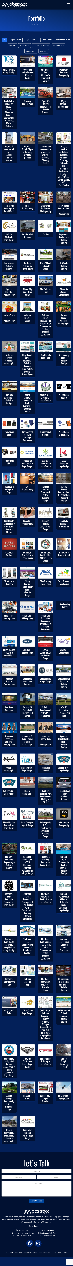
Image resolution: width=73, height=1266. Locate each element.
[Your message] (36, 1196)
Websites (43, 51)
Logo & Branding (31, 40)
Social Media (24, 45)
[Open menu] (68, 4)
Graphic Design (15, 40)
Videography (30, 51)
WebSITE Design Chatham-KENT (39, 1252)
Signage (12, 45)
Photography (47, 40)
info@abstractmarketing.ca (23, 1233)
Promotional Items (63, 40)
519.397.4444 (23, 1230)
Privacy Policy (57, 1252)
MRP (65, 1252)
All (4, 40)
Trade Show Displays (41, 45)
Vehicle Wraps (58, 45)
